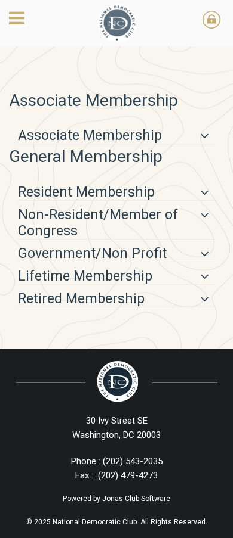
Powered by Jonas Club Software (116, 499)
